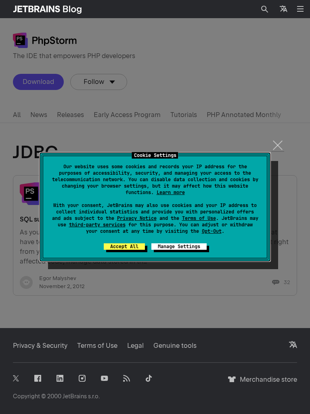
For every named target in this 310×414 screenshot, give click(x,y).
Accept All (124, 246)
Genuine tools (175, 345)
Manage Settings (179, 246)
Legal (135, 345)
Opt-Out (212, 231)
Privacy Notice (137, 218)
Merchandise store (266, 383)
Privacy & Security (40, 345)
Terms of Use (199, 218)
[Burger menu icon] (300, 9)
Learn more (171, 192)
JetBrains (75, 396)
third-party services (97, 225)
